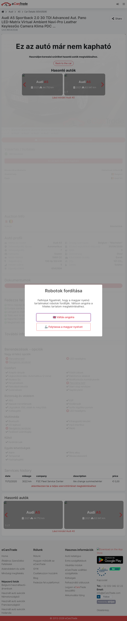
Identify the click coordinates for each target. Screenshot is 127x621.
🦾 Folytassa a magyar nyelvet (64, 326)
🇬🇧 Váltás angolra (63, 317)
